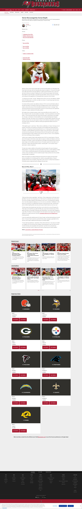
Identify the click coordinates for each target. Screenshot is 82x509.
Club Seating (40, 479)
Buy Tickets (15, 319)
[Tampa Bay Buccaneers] (41, 501)
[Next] (48, 191)
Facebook (75, 487)
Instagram (75, 490)
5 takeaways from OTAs (28, 34)
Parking (63, 479)
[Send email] (57, 25)
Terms (40, 490)
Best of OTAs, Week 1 (28, 166)
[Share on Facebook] (53, 25)
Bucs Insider (22, 482)
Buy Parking (23, 319)
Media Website (75, 479)
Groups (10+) (40, 485)
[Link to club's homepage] (3, 10)
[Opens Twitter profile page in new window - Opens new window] (26, 26)
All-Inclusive (40, 482)
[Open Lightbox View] (41, 182)
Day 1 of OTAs (26, 47)
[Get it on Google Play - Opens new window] (44, 498)
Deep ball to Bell (26, 57)
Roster (6, 476)
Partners (51, 482)
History (6, 482)
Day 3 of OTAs (26, 43)
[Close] (80, 506)
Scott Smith (27, 24)
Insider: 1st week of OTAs (28, 53)
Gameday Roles (51, 479)
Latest (14, 476)
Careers (51, 476)
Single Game (40, 476)
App (75, 476)
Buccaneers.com (42, 436)
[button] (38, 290)
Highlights (22, 479)
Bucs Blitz (14, 479)
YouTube (75, 485)
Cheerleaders (31, 482)
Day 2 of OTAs (26, 46)
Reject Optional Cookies (62, 505)
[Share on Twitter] (55, 25)
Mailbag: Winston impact (28, 35)
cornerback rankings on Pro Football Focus (48, 213)
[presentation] (70, 290)
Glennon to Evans (26, 59)
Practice (32, 479)
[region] (41, 506)
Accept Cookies (70, 505)
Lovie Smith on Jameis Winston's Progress (34, 229)
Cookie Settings (55, 505)
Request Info (40, 487)
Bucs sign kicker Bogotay (28, 37)
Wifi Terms (63, 482)
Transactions (5, 479)
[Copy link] (58, 25)
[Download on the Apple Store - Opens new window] (37, 497)
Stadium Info (63, 476)
